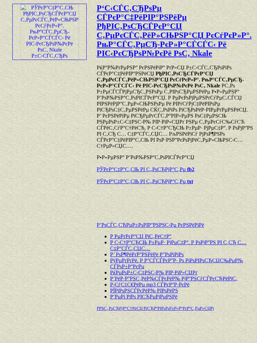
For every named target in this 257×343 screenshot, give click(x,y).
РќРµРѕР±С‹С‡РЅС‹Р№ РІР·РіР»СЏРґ (153, 272)
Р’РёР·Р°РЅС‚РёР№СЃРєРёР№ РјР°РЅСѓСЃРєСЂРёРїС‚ (174, 278)
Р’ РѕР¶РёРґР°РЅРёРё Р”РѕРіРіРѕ (147, 254)
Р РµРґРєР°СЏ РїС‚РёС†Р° (140, 236)
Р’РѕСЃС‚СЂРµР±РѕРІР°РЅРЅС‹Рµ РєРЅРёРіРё (150, 225)
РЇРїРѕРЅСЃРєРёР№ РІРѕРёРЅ (144, 290)
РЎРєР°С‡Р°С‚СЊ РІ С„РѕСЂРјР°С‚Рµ (145, 169)
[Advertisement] (175, 200)
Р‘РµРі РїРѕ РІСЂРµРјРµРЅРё (143, 296)
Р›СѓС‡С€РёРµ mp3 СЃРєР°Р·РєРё (149, 284)
